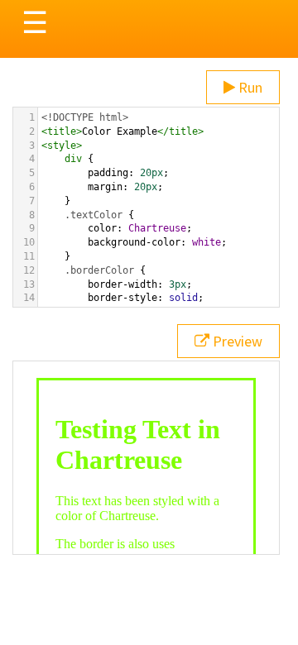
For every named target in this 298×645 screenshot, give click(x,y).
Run (248, 87)
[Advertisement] (149, 485)
